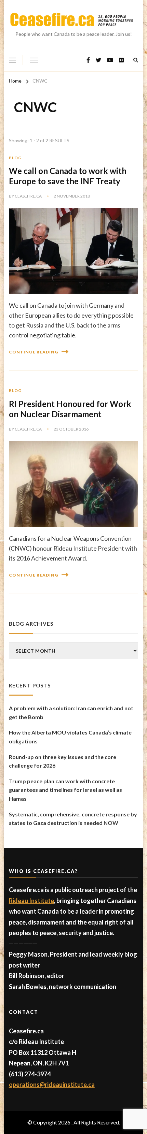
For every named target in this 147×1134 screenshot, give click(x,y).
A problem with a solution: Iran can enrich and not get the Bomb (71, 712)
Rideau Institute (31, 900)
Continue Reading (33, 351)
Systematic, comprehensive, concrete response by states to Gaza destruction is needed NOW (73, 818)
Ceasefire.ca (28, 196)
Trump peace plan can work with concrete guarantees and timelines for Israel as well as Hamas (65, 790)
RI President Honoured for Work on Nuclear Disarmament (70, 409)
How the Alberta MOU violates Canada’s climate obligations (70, 736)
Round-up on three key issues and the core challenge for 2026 (62, 761)
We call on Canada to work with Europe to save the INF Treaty (67, 176)
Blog (15, 157)
